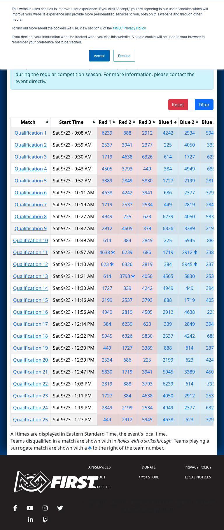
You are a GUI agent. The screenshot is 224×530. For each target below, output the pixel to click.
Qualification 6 (31, 192)
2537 (107, 145)
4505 (107, 168)
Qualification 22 (30, 384)
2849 (127, 180)
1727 (189, 157)
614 (168, 157)
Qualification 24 (30, 407)
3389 (107, 180)
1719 (107, 157)
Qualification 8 (31, 216)
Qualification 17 (30, 324)
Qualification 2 (31, 145)
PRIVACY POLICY (198, 467)
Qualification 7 (31, 204)
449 (147, 168)
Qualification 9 (31, 228)
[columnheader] (30, 122)
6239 (107, 133)
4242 (168, 133)
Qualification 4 (31, 168)
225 (168, 145)
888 (127, 133)
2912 (147, 133)
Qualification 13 (30, 276)
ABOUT (100, 477)
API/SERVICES (99, 467)
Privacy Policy (129, 27)
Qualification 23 (30, 395)
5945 (211, 133)
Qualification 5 (31, 180)
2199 (189, 180)
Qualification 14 (30, 288)
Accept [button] (99, 55)
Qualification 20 (30, 360)
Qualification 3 (31, 157)
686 (211, 168)
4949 (189, 168)
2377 (147, 145)
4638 (127, 157)
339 (211, 145)
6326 (147, 157)
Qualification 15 (30, 300)
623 (211, 157)
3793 (127, 168)
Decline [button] (124, 55)
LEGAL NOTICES (198, 477)
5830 (147, 180)
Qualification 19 (30, 348)
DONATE (149, 467)
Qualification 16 (30, 312)
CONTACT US (100, 487)
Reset (178, 104)
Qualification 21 (30, 372)
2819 (211, 180)
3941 (127, 145)
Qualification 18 (30, 336)
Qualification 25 (30, 419)
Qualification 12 (30, 264)
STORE (149, 477)
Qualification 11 (30, 252)
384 (168, 168)
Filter (204, 104)
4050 (189, 145)
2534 (189, 133)
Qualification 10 (30, 240)
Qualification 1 (31, 133)
